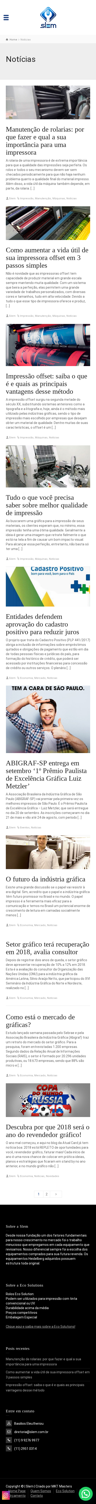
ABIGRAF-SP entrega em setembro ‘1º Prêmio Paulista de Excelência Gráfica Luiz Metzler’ (46, 774)
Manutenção (43, 198)
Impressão (27, 198)
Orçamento (17, 1495)
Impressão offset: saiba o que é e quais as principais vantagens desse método (46, 383)
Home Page (17, 1491)
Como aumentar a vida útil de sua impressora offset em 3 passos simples (47, 257)
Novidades (52, 1176)
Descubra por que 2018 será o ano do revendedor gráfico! (47, 1130)
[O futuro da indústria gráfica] (48, 852)
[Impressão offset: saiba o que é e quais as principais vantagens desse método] (48, 345)
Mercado (40, 678)
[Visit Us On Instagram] (5, 1495)
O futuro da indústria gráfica (45, 879)
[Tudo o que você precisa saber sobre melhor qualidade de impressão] (48, 466)
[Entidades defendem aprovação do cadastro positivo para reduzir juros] (48, 586)
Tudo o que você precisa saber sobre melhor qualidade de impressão (47, 505)
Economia (26, 678)
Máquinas (58, 198)
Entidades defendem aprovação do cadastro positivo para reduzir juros (42, 624)
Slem (12, 198)
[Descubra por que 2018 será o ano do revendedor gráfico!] (48, 1100)
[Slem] (48, 17)
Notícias (71, 198)
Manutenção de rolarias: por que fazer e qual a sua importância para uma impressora (45, 140)
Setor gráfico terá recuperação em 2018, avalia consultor (47, 948)
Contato (37, 1495)
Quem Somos (41, 1491)
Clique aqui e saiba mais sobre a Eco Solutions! (40, 1326)
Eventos (25, 827)
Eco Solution (65, 1491)
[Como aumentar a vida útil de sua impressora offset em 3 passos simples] (48, 223)
